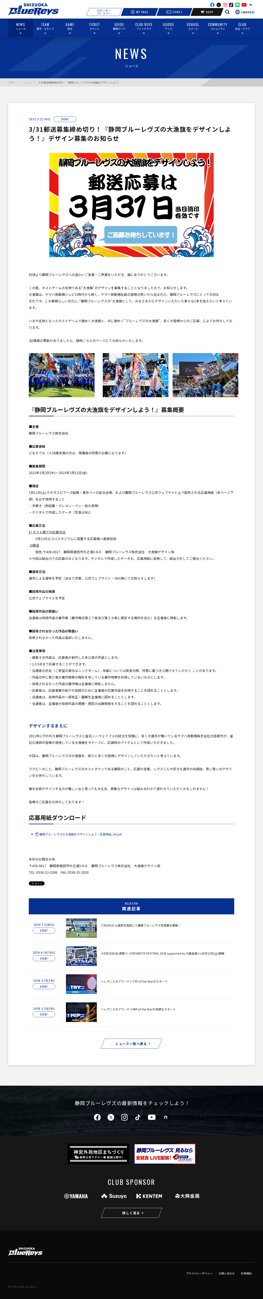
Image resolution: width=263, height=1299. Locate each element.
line (237, 5)
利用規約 (246, 1273)
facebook (212, 5)
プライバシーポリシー (199, 1273)
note (251, 5)
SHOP (209, 12)
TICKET (177, 12)
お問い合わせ (227, 1273)
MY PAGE (142, 12)
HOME (11, 82)
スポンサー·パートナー (104, 11)
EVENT (65, 119)
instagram (225, 5)
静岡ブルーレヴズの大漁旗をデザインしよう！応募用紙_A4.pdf (80, 834)
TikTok (231, 5)
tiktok (137, 1117)
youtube (244, 5)
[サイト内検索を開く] (227, 12)
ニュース (27, 82)
